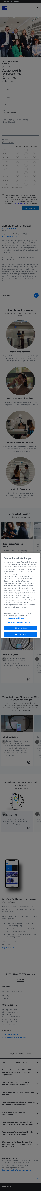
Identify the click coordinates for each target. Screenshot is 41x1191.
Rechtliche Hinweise (23, 622)
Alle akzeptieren (20, 634)
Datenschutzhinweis (16, 618)
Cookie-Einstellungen (20, 628)
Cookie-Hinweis (9, 622)
